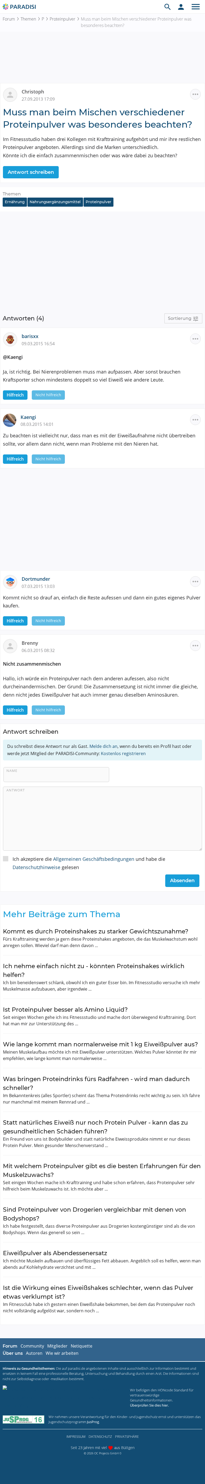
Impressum (75, 1436)
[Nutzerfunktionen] (181, 6)
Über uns (13, 1353)
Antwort (15, 790)
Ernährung (15, 202)
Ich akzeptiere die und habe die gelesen (89, 863)
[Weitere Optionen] (195, 94)
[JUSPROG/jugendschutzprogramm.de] (23, 1419)
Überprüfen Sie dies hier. (149, 1405)
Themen (28, 19)
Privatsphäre (127, 1436)
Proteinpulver (62, 19)
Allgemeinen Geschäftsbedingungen (93, 859)
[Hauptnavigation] (195, 6)
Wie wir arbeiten (62, 1353)
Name (11, 770)
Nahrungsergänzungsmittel (55, 202)
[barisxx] (12, 339)
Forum (9, 19)
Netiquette (81, 1346)
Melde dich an (103, 746)
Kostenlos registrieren (123, 753)
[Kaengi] (12, 419)
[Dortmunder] (12, 581)
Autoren (34, 1353)
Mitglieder (57, 1346)
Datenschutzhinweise (36, 867)
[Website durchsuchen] (167, 6)
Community (32, 1346)
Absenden (182, 881)
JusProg (93, 1421)
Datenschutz (100, 1436)
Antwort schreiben (31, 172)
